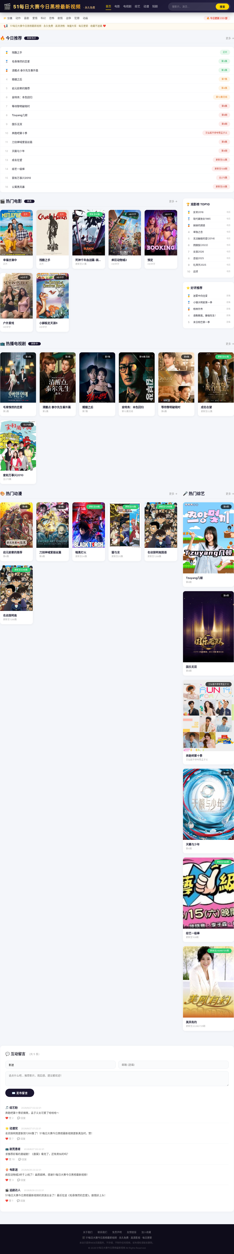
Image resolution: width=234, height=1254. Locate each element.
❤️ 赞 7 (9, 1138)
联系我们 (102, 1232)
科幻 (43, 18)
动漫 (146, 6)
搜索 (222, 6)
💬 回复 (21, 1117)
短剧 (155, 6)
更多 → (230, 38)
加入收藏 (146, 1232)
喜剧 (26, 18)
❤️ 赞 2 (9, 1117)
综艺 (137, 6)
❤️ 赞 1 (9, 1200)
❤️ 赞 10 (10, 1159)
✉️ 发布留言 (20, 1093)
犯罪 (77, 18)
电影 (117, 6)
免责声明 (117, 1232)
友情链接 (131, 1232)
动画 (85, 18)
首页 (108, 6)
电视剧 (127, 6)
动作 (18, 18)
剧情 (60, 18)
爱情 (34, 18)
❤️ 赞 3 (9, 1179)
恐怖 (51, 18)
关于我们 (88, 1232)
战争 (68, 18)
